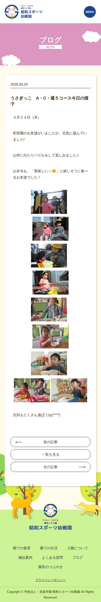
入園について (77, 548)
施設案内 (25, 557)
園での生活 (49, 548)
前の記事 (50, 442)
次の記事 (50, 467)
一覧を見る (50, 454)
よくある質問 (52, 557)
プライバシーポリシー (50, 580)
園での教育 (22, 548)
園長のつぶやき (50, 567)
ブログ (77, 557)
